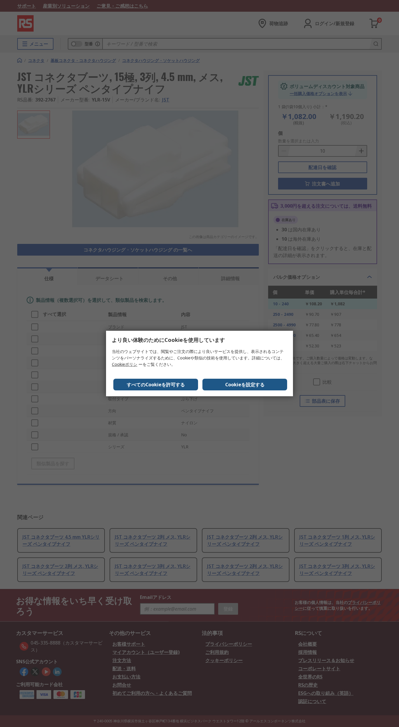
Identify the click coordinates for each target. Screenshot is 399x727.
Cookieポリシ (124, 364)
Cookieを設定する (245, 384)
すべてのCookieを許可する (156, 384)
